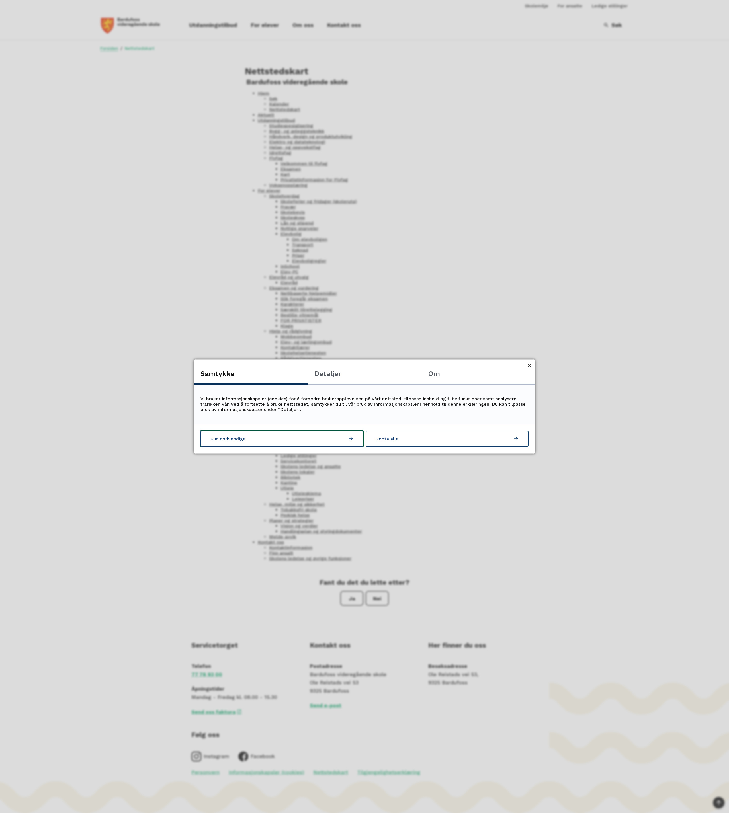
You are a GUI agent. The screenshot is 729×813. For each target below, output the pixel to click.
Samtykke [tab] (217, 374)
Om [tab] (434, 374)
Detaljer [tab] (327, 374)
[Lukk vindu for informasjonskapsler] (529, 365)
